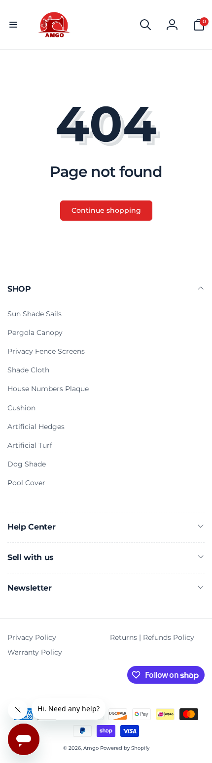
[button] (13, 24)
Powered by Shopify (124, 748)
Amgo (91, 748)
